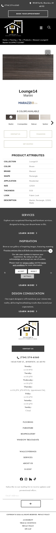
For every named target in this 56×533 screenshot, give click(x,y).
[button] (28, 13)
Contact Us (15, 134)
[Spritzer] (45, 117)
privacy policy (28, 263)
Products (27, 40)
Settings (27, 276)
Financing (40, 134)
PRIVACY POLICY (44, 515)
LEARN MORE (27, 233)
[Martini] (11, 117)
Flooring (13, 40)
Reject (34, 271)
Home (5, 40)
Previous (4, 119)
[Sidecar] (34, 117)
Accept (21, 271)
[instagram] (26, 479)
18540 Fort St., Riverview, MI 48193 (28, 362)
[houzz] (30, 479)
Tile (19, 40)
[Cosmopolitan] (22, 117)
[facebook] (21, 479)
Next (52, 119)
